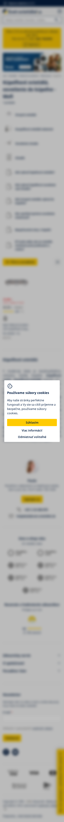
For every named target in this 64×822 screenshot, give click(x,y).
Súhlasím (32, 422)
